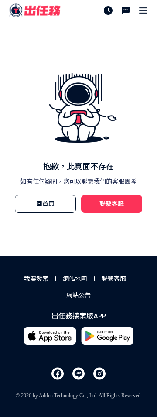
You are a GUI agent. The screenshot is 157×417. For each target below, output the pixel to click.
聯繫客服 (114, 278)
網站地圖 (75, 278)
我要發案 (36, 278)
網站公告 (78, 295)
